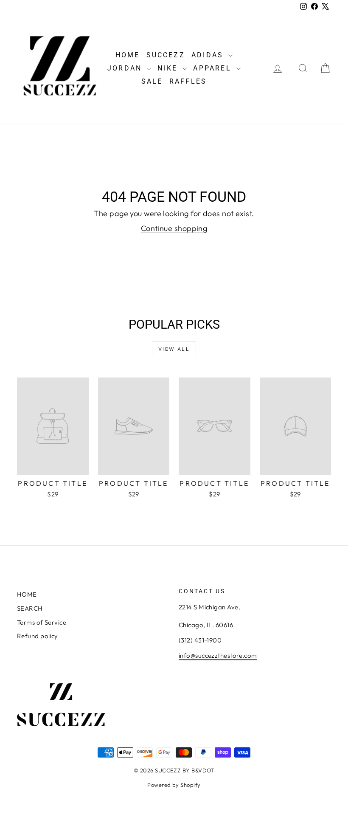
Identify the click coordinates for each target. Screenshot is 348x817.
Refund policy (37, 636)
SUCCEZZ (165, 55)
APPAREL (213, 68)
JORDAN (126, 68)
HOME (127, 55)
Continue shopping (174, 228)
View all (174, 349)
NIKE (168, 68)
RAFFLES (188, 81)
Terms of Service (41, 622)
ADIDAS (208, 55)
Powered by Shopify (173, 784)
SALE (152, 81)
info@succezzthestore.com (218, 655)
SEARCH (30, 608)
